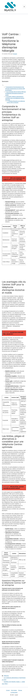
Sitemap (20, 690)
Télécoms (6, 675)
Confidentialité (14, 692)
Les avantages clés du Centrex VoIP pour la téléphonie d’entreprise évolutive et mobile (15, 93)
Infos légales (14, 690)
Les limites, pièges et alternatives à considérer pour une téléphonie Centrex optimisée (14, 98)
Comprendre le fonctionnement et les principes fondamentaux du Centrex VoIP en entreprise (15, 88)
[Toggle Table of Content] (3, 85)
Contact (8, 690)
